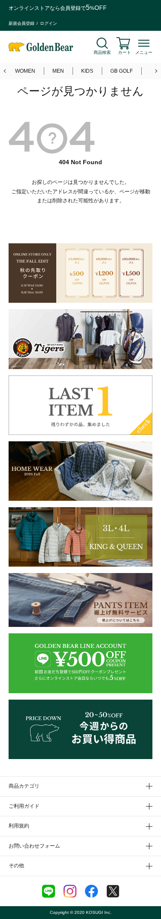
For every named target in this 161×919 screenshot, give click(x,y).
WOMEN (25, 71)
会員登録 (70, 8)
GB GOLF (121, 71)
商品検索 (102, 52)
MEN (58, 71)
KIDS (87, 71)
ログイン (48, 23)
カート (124, 52)
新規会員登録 (21, 23)
